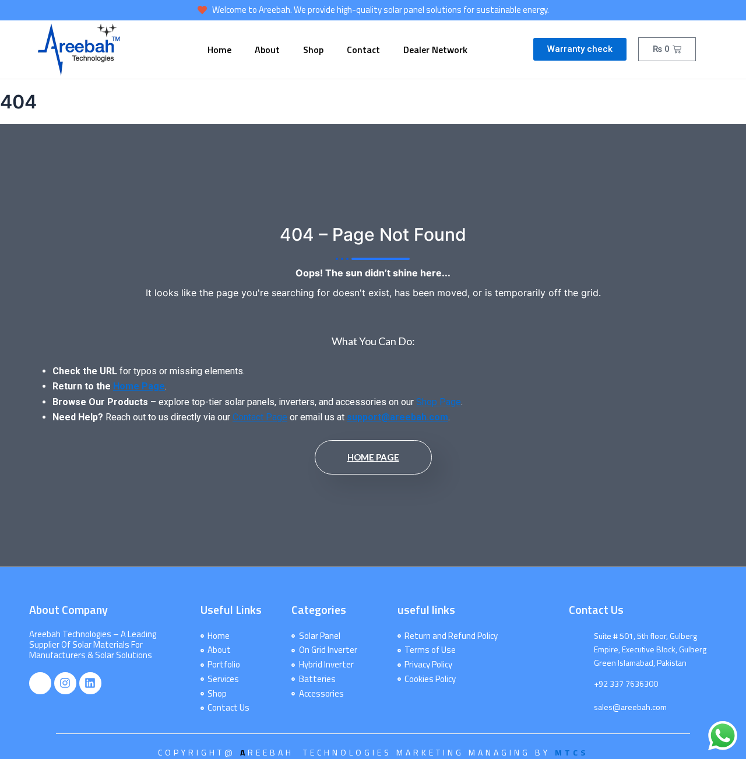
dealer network (435, 50)
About (267, 50)
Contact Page (260, 417)
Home (219, 50)
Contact (363, 50)
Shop (313, 50)
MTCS (571, 752)
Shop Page (438, 401)
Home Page (139, 386)
